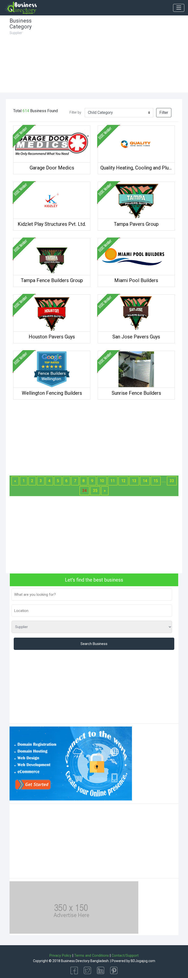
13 (134, 480)
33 (172, 480)
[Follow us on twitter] (87, 970)
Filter (163, 112)
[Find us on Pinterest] (114, 970)
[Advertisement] (116, 56)
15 (155, 480)
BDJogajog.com (143, 961)
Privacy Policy (60, 956)
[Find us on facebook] (74, 970)
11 (112, 480)
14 (145, 480)
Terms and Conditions (91, 956)
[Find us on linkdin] (100, 970)
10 (102, 480)
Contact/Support (125, 956)
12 (123, 480)
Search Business (94, 644)
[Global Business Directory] (21, 7)
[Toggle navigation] (178, 8)
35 (95, 490)
